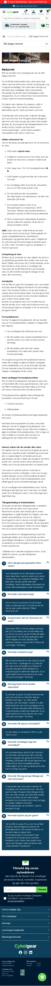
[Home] (4, 36)
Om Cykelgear (9, 916)
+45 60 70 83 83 (7, 963)
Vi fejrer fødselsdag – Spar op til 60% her (27, 2)
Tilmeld (41, 889)
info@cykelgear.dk (8, 965)
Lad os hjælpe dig (11, 909)
